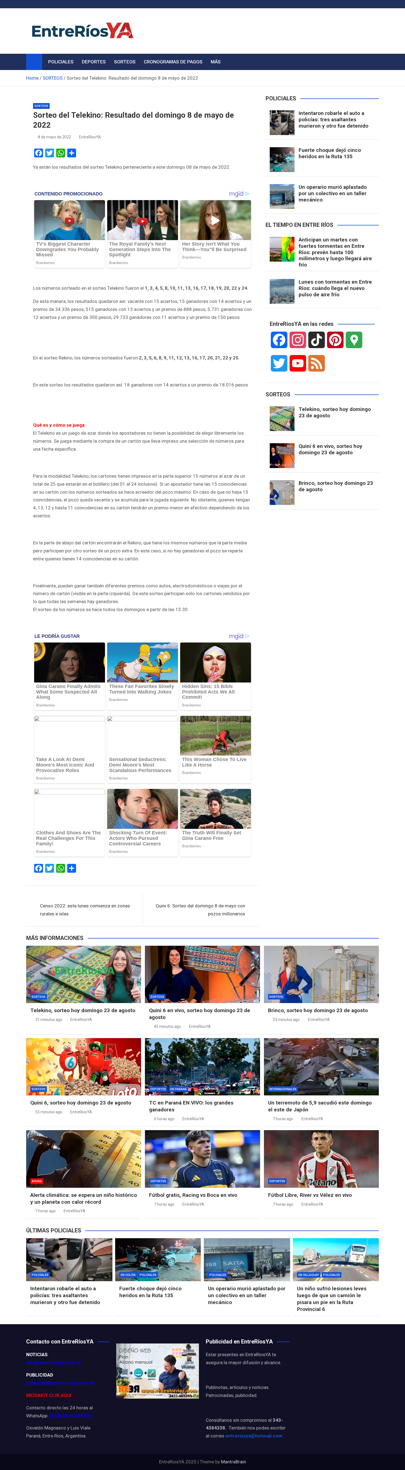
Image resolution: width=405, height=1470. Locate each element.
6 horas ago (164, 1119)
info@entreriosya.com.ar (53, 1362)
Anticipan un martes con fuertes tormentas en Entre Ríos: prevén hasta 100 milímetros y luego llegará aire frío (335, 252)
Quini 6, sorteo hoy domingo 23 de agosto (80, 1103)
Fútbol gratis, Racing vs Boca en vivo (193, 1195)
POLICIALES (61, 62)
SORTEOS (125, 62)
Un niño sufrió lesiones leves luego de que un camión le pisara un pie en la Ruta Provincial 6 (331, 1298)
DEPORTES (94, 62)
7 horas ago (283, 1119)
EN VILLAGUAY (308, 1275)
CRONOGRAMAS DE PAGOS (173, 62)
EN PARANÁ (178, 1089)
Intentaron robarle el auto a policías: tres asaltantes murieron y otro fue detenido (333, 119)
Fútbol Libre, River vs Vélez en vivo (310, 1195)
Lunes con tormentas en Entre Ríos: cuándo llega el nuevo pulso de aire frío (335, 288)
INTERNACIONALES (282, 1089)
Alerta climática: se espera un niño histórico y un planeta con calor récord (83, 1198)
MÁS (216, 62)
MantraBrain (233, 1461)
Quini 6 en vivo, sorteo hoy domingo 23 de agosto (330, 449)
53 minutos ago (286, 1019)
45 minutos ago (167, 1026)
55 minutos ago (48, 1112)
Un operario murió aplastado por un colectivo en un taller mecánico (333, 193)
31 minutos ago (48, 1019)
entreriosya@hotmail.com (253, 1436)
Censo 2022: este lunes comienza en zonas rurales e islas (85, 910)
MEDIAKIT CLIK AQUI (48, 1395)
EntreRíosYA (90, 137)
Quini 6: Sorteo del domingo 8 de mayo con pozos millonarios (200, 910)
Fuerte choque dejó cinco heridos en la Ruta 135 (330, 153)
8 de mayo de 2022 (54, 137)
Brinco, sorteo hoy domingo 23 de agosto (336, 486)
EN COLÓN (128, 1275)
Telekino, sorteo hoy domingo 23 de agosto (335, 412)
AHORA (37, 1181)
